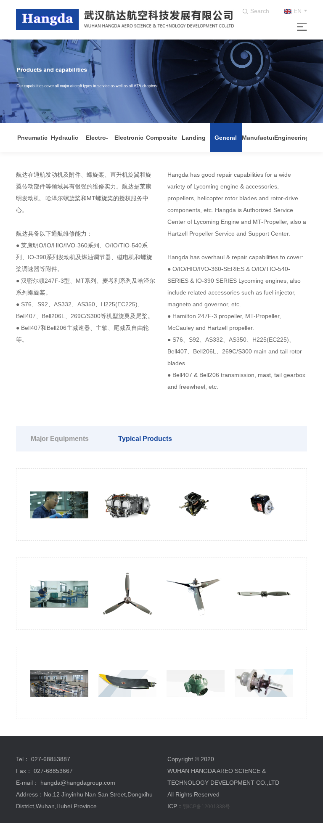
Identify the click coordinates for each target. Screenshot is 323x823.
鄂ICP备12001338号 (206, 807)
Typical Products (145, 438)
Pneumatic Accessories (32, 143)
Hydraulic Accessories (64, 143)
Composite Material (161, 143)
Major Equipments (60, 438)
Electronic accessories (129, 143)
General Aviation (226, 143)
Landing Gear (194, 143)
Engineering (290, 137)
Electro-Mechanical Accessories (97, 143)
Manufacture (258, 137)
